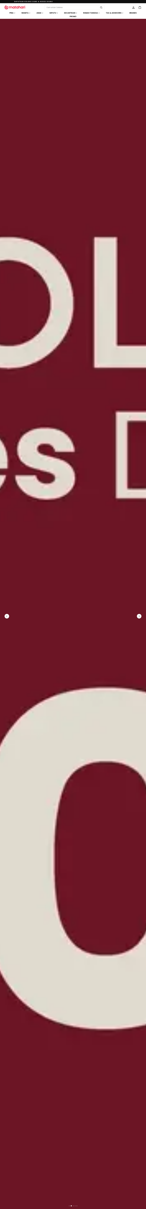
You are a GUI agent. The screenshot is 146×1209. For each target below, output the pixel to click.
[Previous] (7, 616)
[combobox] (74, 7)
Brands (133, 13)
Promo (73, 16)
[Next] (139, 616)
